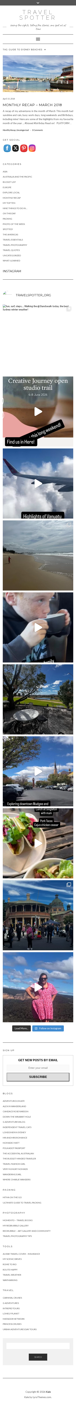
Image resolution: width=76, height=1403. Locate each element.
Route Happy (10, 1269)
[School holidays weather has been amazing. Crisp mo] (38, 699)
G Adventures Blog (14, 1121)
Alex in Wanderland (14, 1106)
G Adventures (11, 1303)
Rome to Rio (10, 1264)
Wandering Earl (12, 1174)
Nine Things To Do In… (15, 208)
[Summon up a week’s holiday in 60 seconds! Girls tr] (38, 483)
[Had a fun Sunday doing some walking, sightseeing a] (38, 771)
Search (38, 1357)
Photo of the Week (14, 224)
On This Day (9, 213)
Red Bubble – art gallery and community (27, 1231)
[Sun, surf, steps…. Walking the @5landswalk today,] (38, 340)
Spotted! (8, 229)
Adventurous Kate (14, 1101)
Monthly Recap (9, 130)
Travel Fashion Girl (14, 1164)
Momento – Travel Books (17, 1220)
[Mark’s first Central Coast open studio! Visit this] (38, 411)
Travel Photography (15, 245)
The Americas (10, 234)
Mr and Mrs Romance (15, 1137)
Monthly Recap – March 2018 (32, 105)
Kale (48, 1391)
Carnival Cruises (12, 1297)
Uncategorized (22, 130)
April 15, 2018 (9, 98)
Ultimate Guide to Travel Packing (22, 1202)
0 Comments (37, 130)
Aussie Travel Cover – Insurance (21, 1253)
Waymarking (10, 1280)
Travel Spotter (38, 15)
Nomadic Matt (11, 1142)
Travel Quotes (11, 250)
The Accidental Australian (18, 1153)
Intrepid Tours (11, 1308)
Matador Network (14, 1318)
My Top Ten (9, 203)
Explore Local (11, 192)
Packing (7, 218)
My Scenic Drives (12, 1259)
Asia (5, 171)
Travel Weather (12, 1274)
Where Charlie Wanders (16, 1179)
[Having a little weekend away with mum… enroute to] (38, 843)
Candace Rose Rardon (15, 1111)
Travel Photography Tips (17, 1236)
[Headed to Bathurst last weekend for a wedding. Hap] (38, 915)
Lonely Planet (11, 1313)
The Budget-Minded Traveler (19, 1158)
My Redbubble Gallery (16, 1225)
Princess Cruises (12, 1324)
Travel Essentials (13, 239)
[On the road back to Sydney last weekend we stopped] (38, 987)
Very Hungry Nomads (15, 1169)
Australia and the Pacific (17, 176)
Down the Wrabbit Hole (17, 1116)
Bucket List (9, 182)
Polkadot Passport (14, 1148)
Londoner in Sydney (14, 1132)
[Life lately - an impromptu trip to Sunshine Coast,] (38, 555)
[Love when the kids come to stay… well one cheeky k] (38, 627)
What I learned (11, 260)
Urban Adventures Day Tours (20, 1329)
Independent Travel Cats (17, 1127)
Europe (7, 187)
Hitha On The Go (12, 1197)
